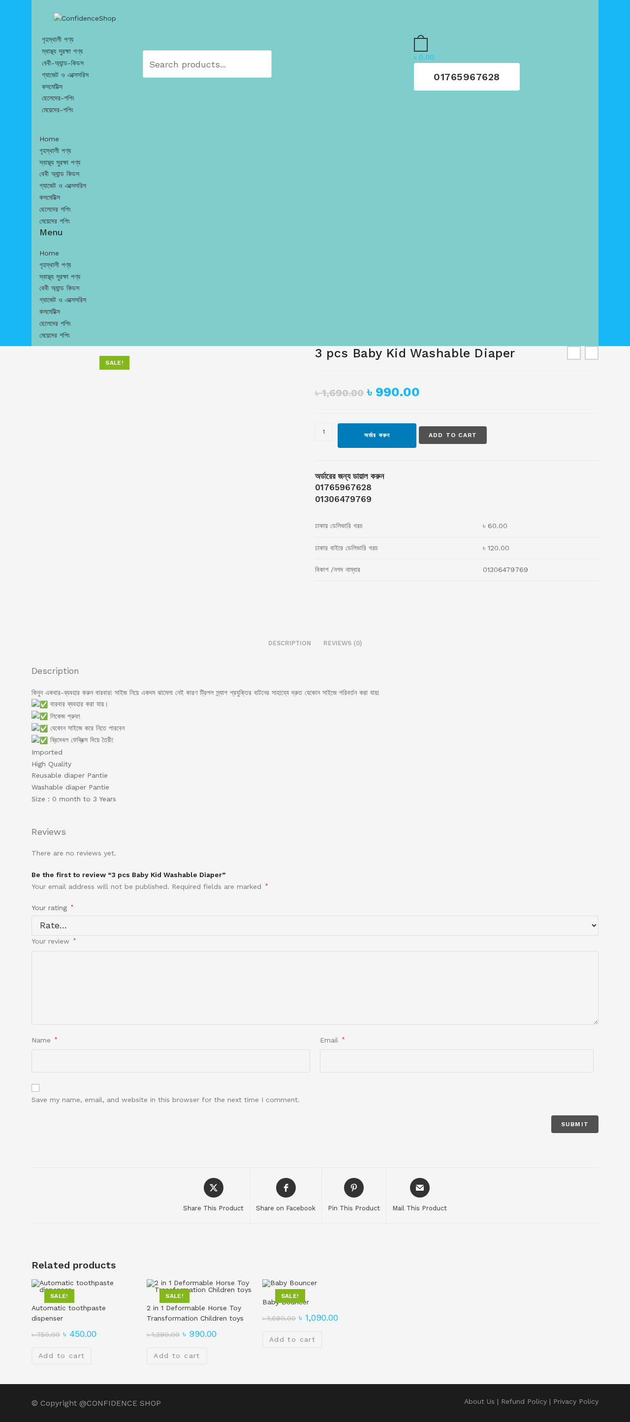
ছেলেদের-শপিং (58, 98)
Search (249, 64)
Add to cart (453, 435)
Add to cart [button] (61, 1355)
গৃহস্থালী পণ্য (57, 39)
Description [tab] (289, 643)
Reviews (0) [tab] (342, 643)
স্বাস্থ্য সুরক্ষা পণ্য (62, 51)
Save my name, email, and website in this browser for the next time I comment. (166, 1100)
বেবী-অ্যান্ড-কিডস (63, 63)
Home (49, 139)
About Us (479, 1401)
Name (44, 1040)
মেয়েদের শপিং (54, 221)
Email (332, 1040)
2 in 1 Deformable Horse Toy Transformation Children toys (195, 1313)
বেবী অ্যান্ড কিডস (59, 174)
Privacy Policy (575, 1401)
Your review (54, 941)
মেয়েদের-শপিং (57, 110)
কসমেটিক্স (52, 87)
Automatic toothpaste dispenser (69, 1313)
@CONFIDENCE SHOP (120, 1403)
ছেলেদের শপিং (55, 209)
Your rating (52, 908)
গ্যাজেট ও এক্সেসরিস (65, 75)
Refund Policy (524, 1401)
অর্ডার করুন (377, 435)
